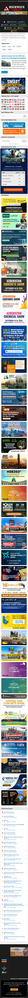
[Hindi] (21, 101)
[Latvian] (18, 104)
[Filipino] (5, 101)
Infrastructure (13, 21)
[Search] (25, 116)
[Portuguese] (10, 106)
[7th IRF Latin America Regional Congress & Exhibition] (14, 253)
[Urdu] (15, 108)
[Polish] (8, 106)
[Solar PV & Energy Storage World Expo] (14, 349)
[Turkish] (13, 108)
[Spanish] (2, 108)
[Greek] (18, 101)
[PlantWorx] (14, 798)
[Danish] (18, 99)
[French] (10, 101)
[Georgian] (13, 101)
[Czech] (15, 99)
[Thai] (10, 108)
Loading (4, 49)
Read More (18, 992)
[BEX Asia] (14, 221)
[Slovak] (21, 106)
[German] (15, 101)
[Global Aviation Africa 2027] (14, 750)
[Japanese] (10, 104)
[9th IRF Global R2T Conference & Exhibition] (14, 541)
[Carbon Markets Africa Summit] (14, 445)
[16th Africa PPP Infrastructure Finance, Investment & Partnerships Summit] (14, 589)
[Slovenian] (23, 106)
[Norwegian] (2, 106)
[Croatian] (13, 99)
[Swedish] (8, 108)
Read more (4, 72)
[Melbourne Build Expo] (14, 638)
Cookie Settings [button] (11, 992)
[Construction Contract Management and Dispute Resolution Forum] (14, 381)
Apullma (9, 49)
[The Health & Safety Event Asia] (14, 573)
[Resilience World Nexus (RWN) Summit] (14, 413)
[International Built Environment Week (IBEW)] (14, 237)
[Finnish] (8, 101)
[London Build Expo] (14, 654)
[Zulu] (23, 108)
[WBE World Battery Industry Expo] (14, 333)
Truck (9, 46)
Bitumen (15, 31)
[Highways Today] (14, 8)
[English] (23, 99)
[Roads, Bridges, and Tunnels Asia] (14, 509)
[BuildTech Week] (14, 766)
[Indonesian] (2, 104)
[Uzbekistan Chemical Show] (14, 317)
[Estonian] (2, 101)
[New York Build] (14, 734)
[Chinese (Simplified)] (10, 99)
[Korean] (13, 104)
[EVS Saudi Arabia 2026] (14, 686)
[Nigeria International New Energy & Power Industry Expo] (14, 269)
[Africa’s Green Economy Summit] (14, 718)
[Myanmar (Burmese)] (23, 104)
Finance (21, 28)
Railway (4, 46)
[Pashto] (5, 106)
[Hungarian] (23, 101)
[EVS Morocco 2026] (14, 493)
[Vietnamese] (18, 108)
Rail (13, 46)
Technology (24, 25)
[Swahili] (5, 108)
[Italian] (8, 104)
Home (4, 21)
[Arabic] (2, 99)
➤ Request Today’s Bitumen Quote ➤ (13, 189)
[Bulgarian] (8, 99)
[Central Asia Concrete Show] (14, 702)
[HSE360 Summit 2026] (14, 477)
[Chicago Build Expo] (14, 525)
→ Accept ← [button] (14, 989)
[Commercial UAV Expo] (14, 205)
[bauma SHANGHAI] (14, 621)
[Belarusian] (5, 99)
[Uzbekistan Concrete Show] (14, 285)
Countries (5, 25)
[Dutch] (21, 99)
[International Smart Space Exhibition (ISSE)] (14, 365)
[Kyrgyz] (15, 104)
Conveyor (19, 46)
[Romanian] (15, 106)
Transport (9, 28)
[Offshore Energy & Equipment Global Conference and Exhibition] (14, 605)
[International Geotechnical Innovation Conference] (14, 461)
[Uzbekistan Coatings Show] (14, 301)
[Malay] (21, 104)
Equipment (14, 25)
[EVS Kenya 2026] (14, 670)
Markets (22, 21)
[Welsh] (21, 108)
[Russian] (18, 106)
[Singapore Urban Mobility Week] (14, 557)
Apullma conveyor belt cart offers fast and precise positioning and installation (13, 57)
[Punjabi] (13, 106)
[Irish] (5, 104)
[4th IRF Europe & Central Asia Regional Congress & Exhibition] (14, 397)
